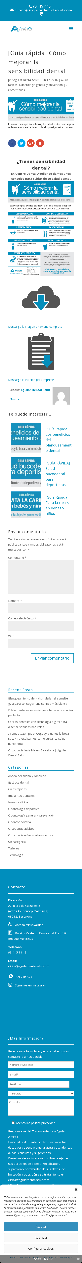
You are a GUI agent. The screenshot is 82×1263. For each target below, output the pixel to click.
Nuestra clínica (18, 802)
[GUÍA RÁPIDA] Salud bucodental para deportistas (58, 474)
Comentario (17, 558)
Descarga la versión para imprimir (31, 380)
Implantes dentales (21, 796)
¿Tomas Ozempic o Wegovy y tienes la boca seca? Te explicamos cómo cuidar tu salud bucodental (38, 738)
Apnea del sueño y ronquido (27, 776)
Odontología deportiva (23, 809)
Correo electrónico (22, 618)
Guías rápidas (17, 789)
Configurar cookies (41, 1248)
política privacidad (43, 1123)
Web (11, 636)
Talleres (13, 848)
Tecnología (15, 855)
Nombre (15, 601)
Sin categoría (17, 842)
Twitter (15, 399)
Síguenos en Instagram (31, 985)
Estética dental (18, 782)
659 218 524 (11, 976)
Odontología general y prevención (41, 85)
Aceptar (41, 1226)
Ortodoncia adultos (21, 828)
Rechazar (41, 1237)
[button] (76, 1190)
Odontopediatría (19, 822)
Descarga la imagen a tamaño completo (35, 326)
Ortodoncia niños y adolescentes (30, 835)
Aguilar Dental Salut (26, 80)
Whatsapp (41, 14)
